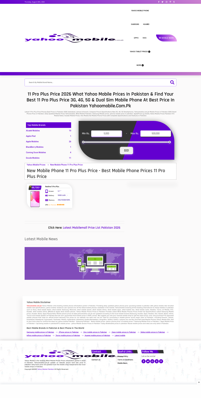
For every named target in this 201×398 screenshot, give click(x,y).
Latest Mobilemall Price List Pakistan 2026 (91, 228)
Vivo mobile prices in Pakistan (95, 332)
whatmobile (110, 324)
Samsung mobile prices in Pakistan (40, 332)
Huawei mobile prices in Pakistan (97, 335)
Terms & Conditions (125, 360)
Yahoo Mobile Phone (140, 11)
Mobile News (167, 38)
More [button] (139, 65)
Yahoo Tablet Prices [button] (139, 52)
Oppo (136, 38)
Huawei (146, 24)
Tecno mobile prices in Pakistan (68, 335)
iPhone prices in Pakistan (69, 332)
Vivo (144, 38)
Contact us (96, 360)
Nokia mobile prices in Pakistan (153, 332)
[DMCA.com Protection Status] (98, 363)
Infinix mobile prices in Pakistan (39, 335)
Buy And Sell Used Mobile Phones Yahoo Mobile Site (151, 320)
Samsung (135, 24)
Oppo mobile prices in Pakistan (124, 332)
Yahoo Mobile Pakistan (45, 369)
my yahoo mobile (62, 321)
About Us (95, 356)
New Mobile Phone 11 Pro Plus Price (66, 165)
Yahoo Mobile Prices (36, 165)
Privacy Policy (123, 356)
